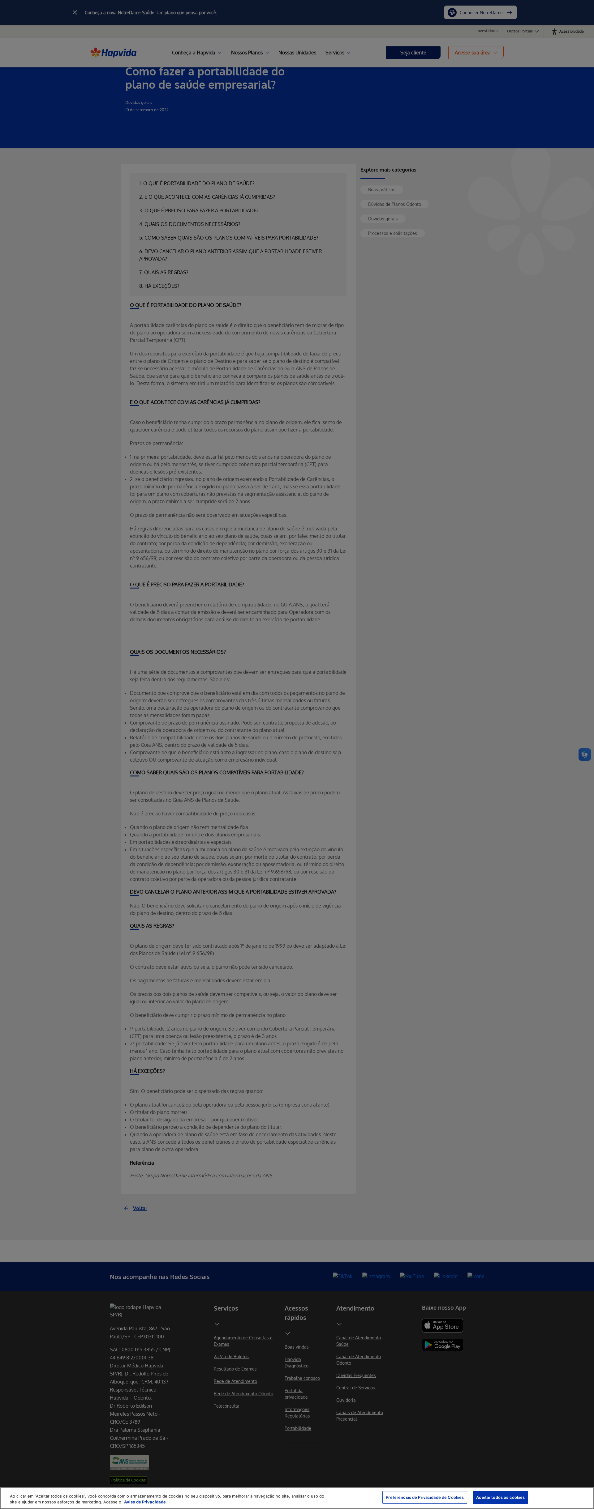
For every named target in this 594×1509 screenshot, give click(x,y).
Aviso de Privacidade (145, 1502)
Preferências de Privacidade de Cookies (425, 1497)
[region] (297, 1498)
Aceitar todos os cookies (500, 1497)
